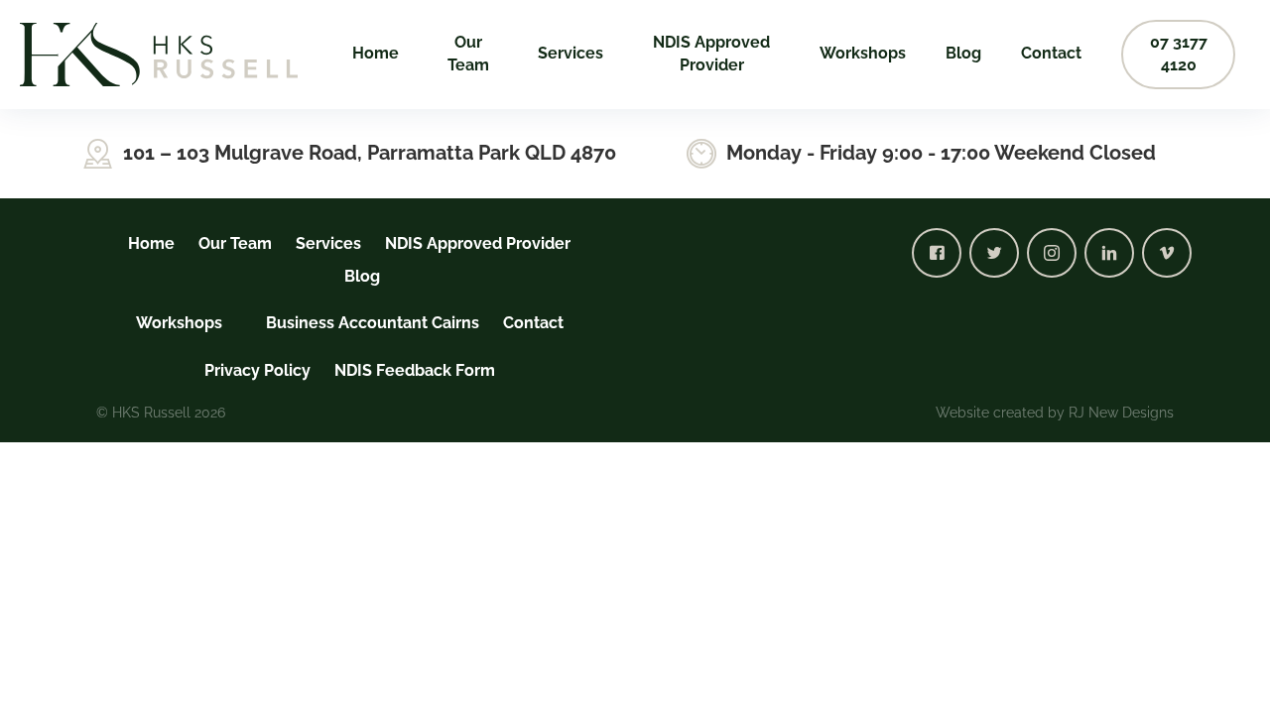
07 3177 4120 (1178, 53)
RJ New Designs (1121, 412)
